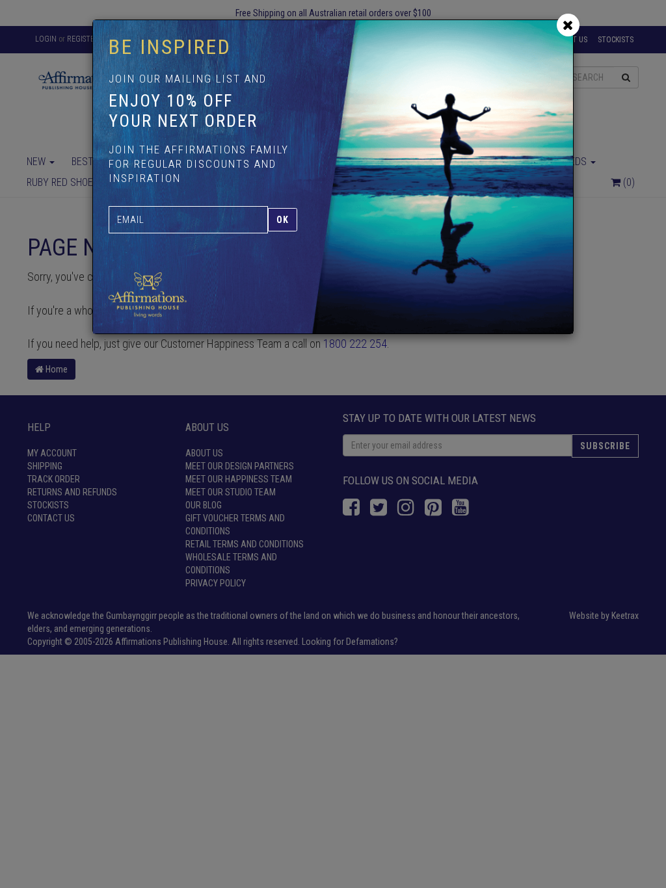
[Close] (568, 25)
